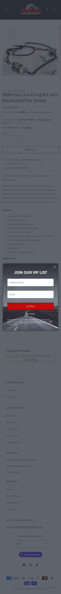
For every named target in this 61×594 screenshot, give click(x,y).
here (16, 324)
